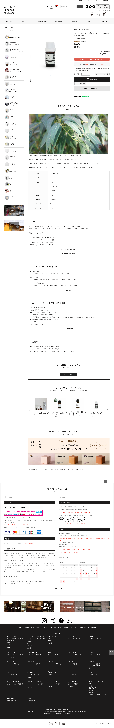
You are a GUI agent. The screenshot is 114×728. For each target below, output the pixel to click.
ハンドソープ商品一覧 (94, 654)
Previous (29, 410)
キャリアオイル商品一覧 (54, 638)
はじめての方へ (24, 21)
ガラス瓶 (91, 692)
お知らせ (90, 21)
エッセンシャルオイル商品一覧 (15, 638)
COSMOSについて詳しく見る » (69, 253)
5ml (55, 469)
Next (108, 410)
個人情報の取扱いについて (71, 627)
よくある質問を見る (68, 328)
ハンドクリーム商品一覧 (74, 654)
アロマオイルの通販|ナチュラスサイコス (103, 723)
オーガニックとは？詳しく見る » (68, 249)
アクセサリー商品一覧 (33, 674)
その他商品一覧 (31, 700)
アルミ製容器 (92, 690)
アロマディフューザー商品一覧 (15, 654)
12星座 (29, 641)
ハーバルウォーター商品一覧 (55, 684)
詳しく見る (68, 290)
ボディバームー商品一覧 (54, 664)
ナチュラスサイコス (32, 469)
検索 (80, 6)
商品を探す (9, 21)
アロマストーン (11, 656)
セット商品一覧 (72, 674)
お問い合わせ (104, 21)
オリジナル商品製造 (42, 21)
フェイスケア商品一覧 (13, 664)
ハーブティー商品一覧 (74, 638)
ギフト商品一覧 (93, 674)
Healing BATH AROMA (94, 666)
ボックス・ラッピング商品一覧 (15, 684)
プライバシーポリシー (55, 627)
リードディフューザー (13, 658)
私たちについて (59, 21)
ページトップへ (105, 481)
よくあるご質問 (106, 10)
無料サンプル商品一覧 (13, 700)
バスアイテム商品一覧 (94, 664)
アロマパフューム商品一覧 (34, 654)
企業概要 (20, 627)
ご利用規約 (44, 627)
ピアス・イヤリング (32, 677)
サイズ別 (51, 469)
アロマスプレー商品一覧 (95, 638)
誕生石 (29, 643)
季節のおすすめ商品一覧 (54, 674)
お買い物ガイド (76, 21)
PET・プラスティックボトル (96, 689)
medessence (10, 640)
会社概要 (99, 10)
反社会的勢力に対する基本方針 (88, 627)
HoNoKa (29, 676)
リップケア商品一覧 (53, 654)
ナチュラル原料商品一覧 (74, 684)
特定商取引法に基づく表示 (32, 627)
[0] (56, 6)
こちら (21, 517)
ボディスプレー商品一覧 (33, 664)
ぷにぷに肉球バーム (12, 674)
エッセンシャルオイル (43, 469)
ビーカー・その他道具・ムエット (97, 694)
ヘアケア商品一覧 (73, 664)
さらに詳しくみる (57, 588)
